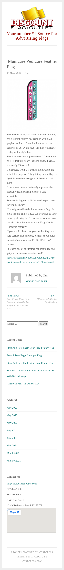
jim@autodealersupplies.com (22, 483)
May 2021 (12, 445)
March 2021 (13, 453)
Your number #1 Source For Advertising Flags (32, 36)
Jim (27, 73)
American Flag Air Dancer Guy (23, 383)
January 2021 (14, 460)
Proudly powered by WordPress (32, 552)
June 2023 (12, 407)
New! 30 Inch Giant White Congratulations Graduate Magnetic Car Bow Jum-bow (19, 302)
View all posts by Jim (37, 281)
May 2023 (12, 415)
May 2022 (12, 422)
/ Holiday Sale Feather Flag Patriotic (46, 299)
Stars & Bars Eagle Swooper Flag (24, 355)
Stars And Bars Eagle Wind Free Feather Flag (30, 347)
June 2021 (12, 438)
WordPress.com (32, 561)
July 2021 (12, 430)
